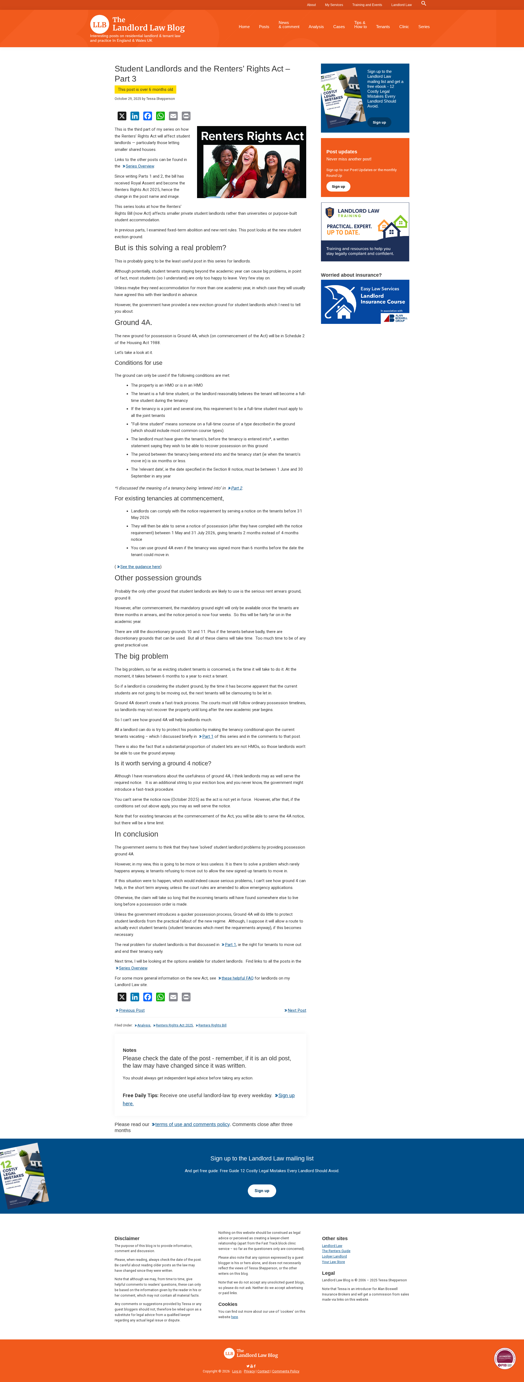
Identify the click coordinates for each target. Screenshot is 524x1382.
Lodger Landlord (334, 1256)
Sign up (379, 122)
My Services (334, 5)
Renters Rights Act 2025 (174, 1025)
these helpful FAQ (238, 978)
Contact (263, 1371)
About (311, 5)
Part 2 (236, 488)
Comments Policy (285, 1371)
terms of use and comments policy (192, 1124)
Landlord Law (401, 5)
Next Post (297, 1010)
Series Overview (140, 166)
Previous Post (132, 1010)
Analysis (143, 1025)
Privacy (249, 1371)
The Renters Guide (336, 1251)
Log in (237, 1371)
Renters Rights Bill (212, 1025)
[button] (424, 3)
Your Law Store (333, 1262)
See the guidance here (140, 566)
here (234, 1317)
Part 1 (207, 736)
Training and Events (367, 5)
